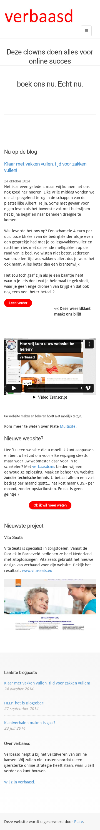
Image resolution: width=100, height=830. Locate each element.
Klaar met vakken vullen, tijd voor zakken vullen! (47, 683)
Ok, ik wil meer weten (50, 505)
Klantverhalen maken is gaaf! (29, 722)
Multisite (68, 426)
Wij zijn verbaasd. (19, 782)
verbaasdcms (43, 466)
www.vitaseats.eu (37, 570)
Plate (78, 821)
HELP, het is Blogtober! (24, 703)
